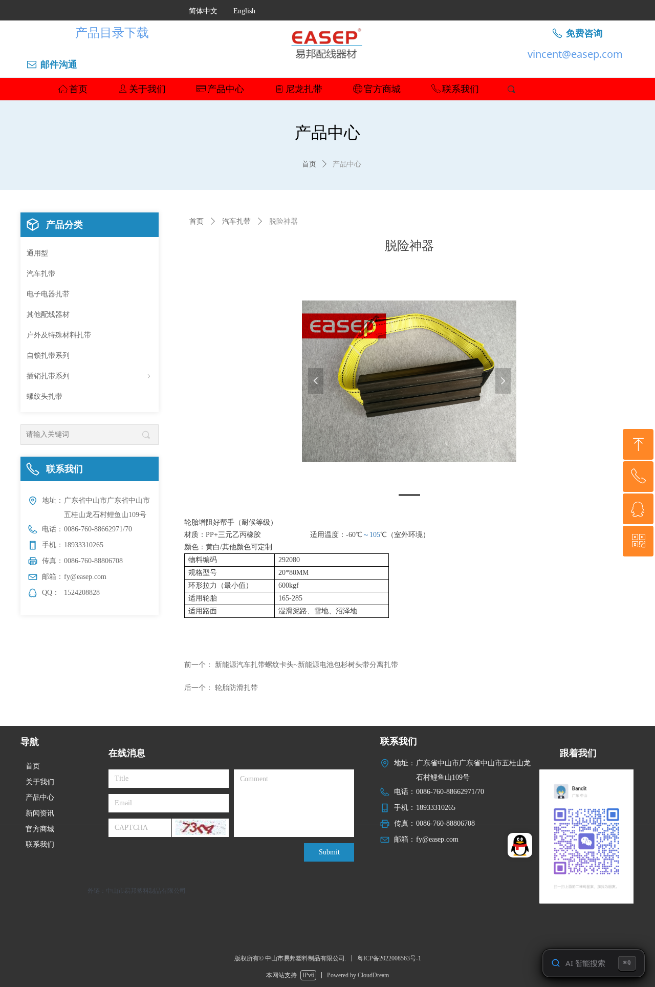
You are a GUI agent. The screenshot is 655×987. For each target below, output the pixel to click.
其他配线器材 (48, 314)
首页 (309, 164)
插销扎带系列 (89, 376)
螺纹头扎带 (44, 396)
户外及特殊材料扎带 (59, 335)
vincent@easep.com (575, 54)
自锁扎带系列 (48, 355)
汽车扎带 (41, 273)
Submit (329, 852)
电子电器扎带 (48, 294)
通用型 (37, 253)
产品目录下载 (112, 32)
